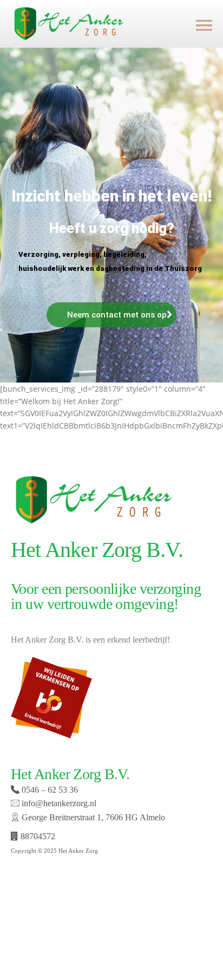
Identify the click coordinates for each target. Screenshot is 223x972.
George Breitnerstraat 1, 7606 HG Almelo (92, 817)
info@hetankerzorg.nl (57, 803)
